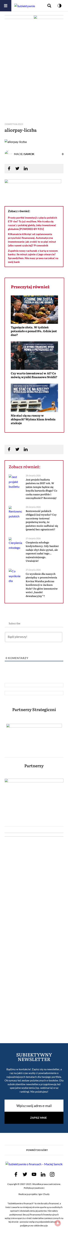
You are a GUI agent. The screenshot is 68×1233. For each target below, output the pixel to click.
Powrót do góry (37, 1150)
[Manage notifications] (58, 1223)
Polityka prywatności (34, 1187)
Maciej (24, 154)
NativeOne (34, 430)
